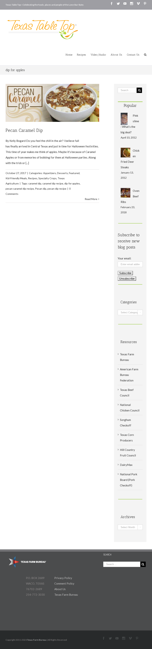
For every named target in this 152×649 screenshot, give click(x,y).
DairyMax (126, 464)
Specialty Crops (47, 178)
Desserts (62, 173)
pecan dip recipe (56, 188)
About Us (60, 589)
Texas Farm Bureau (66, 594)
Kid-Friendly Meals (16, 178)
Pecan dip (40, 188)
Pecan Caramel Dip (24, 130)
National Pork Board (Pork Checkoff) (128, 480)
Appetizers (49, 173)
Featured (74, 173)
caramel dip (34, 183)
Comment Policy (64, 583)
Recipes (32, 178)
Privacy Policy (63, 578)
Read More (91, 199)
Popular (130, 105)
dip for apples (72, 183)
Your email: (124, 258)
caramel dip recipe (52, 183)
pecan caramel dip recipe (20, 188)
